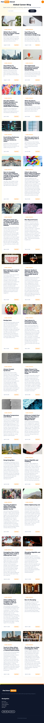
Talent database (5, 704)
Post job (5, 711)
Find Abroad (8, 2)
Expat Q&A (4, 705)
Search (32, 10)
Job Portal (4, 701)
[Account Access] (42, 2)
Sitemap (3, 707)
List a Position (5, 703)
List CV (12, 711)
